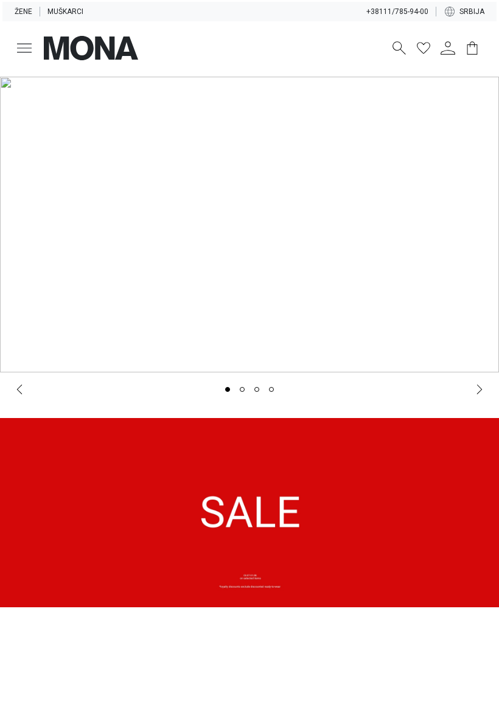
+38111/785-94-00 (397, 11)
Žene (23, 11)
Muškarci (65, 11)
